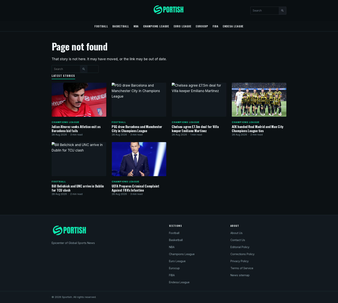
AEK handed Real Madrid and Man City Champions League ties (257, 128)
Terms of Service (241, 268)
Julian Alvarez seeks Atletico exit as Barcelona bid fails (76, 128)
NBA (136, 26)
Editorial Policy (239, 247)
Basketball (120, 26)
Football (101, 26)
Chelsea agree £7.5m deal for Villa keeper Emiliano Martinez (195, 128)
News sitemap (240, 275)
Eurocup (202, 26)
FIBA (215, 26)
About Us (236, 233)
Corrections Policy (242, 254)
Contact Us (237, 240)
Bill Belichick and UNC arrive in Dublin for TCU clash (78, 188)
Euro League (182, 26)
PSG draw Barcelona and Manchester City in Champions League (137, 128)
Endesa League (233, 26)
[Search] (282, 10)
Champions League (156, 26)
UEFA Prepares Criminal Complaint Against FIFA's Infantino (135, 188)
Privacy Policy (239, 261)
